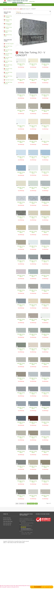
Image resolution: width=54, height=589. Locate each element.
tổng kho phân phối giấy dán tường (22, 585)
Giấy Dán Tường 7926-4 (33, 232)
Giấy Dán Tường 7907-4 (21, 95)
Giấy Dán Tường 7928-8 (33, 320)
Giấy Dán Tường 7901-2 (33, 64)
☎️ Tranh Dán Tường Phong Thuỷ (8, 69)
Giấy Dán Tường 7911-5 (21, 173)
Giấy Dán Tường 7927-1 (33, 247)
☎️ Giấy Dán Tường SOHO (8, 35)
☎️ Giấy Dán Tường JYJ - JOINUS (8, 20)
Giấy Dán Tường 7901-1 (21, 64)
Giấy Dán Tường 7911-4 (45, 157)
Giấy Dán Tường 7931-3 (33, 408)
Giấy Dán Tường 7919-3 (45, 203)
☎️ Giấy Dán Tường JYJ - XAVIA (8, 28)
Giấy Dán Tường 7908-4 (21, 142)
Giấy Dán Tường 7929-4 (45, 335)
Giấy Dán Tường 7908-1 (21, 126)
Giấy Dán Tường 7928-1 (21, 291)
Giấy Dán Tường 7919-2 (33, 203)
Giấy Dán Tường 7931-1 (45, 393)
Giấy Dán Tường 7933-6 (21, 496)
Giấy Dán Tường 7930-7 (21, 393)
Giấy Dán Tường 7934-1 (33, 496)
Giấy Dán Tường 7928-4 (21, 305)
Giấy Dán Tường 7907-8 (33, 111)
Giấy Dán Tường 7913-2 (45, 172)
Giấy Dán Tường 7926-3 (21, 232)
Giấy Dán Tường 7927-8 (45, 276)
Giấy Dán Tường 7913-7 (33, 188)
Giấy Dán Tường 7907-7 (21, 111)
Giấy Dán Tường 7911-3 (33, 157)
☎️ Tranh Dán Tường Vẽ (8, 79)
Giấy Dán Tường (16, 8)
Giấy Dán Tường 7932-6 (33, 452)
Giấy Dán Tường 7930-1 (21, 364)
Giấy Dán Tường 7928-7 (21, 320)
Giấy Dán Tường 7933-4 (33, 481)
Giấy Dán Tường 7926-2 (45, 217)
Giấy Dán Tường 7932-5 (21, 452)
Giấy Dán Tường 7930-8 (33, 393)
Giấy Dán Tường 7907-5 (33, 95)
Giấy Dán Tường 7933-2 (45, 467)
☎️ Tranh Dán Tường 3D (8, 43)
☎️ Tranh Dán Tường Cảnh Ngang (8, 54)
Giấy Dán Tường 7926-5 (45, 232)
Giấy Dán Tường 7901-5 (45, 64)
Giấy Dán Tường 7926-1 (33, 217)
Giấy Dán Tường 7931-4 (45, 408)
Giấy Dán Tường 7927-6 (21, 276)
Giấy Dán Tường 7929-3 (33, 335)
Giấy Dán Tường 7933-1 (33, 467)
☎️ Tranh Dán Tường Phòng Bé (8, 62)
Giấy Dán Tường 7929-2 (21, 335)
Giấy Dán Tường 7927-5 (45, 261)
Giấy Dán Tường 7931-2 (21, 408)
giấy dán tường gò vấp (10, 585)
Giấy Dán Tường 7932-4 (45, 437)
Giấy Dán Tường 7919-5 (21, 217)
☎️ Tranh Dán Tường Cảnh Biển (8, 50)
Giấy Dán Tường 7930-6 (45, 379)
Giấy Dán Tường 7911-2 (21, 157)
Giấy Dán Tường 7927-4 (33, 261)
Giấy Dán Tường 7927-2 (45, 247)
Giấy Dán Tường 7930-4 (21, 379)
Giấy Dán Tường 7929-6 (33, 349)
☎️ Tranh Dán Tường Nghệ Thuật (8, 58)
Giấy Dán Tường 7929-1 (45, 320)
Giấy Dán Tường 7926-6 (21, 247)
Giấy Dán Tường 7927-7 (33, 276)
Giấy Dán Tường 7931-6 (33, 423)
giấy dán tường (3, 585)
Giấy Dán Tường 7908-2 (33, 126)
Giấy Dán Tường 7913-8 (45, 188)
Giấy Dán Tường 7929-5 (21, 349)
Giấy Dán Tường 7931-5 (21, 423)
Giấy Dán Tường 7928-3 (45, 291)
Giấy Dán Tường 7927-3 (21, 261)
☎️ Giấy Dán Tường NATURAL (8, 31)
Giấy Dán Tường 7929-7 (45, 349)
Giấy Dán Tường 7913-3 (21, 188)
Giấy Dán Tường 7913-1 (33, 172)
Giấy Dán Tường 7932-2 (21, 437)
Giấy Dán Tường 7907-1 (21, 80)
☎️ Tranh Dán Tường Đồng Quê (8, 83)
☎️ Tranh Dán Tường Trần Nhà (8, 77)
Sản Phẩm (10, 8)
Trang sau (32, 503)
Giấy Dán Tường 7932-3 (33, 437)
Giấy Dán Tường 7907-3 (45, 80)
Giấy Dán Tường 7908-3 (45, 126)
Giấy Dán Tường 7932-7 (45, 452)
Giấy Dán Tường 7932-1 (45, 423)
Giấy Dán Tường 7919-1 (21, 203)
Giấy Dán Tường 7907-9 (45, 111)
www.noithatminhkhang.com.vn (27, 529)
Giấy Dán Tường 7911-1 (45, 142)
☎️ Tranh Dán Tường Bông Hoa (8, 47)
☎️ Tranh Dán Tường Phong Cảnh (8, 65)
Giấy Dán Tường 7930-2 (33, 364)
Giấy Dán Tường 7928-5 (33, 305)
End (36, 503)
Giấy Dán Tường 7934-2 (45, 496)
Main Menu (32, 1)
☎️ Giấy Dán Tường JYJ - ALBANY (8, 17)
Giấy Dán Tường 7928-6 (45, 305)
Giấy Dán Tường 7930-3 (45, 364)
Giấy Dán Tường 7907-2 (33, 80)
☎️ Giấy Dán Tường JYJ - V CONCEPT (8, 24)
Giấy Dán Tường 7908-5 (33, 142)
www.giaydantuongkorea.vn (26, 528)
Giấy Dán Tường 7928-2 (33, 291)
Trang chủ (5, 8)
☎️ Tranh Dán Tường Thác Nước (8, 73)
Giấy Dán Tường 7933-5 (45, 481)
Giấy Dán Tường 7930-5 (33, 379)
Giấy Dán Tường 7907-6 (45, 95)
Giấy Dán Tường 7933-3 (21, 481)
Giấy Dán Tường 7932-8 (21, 467)
